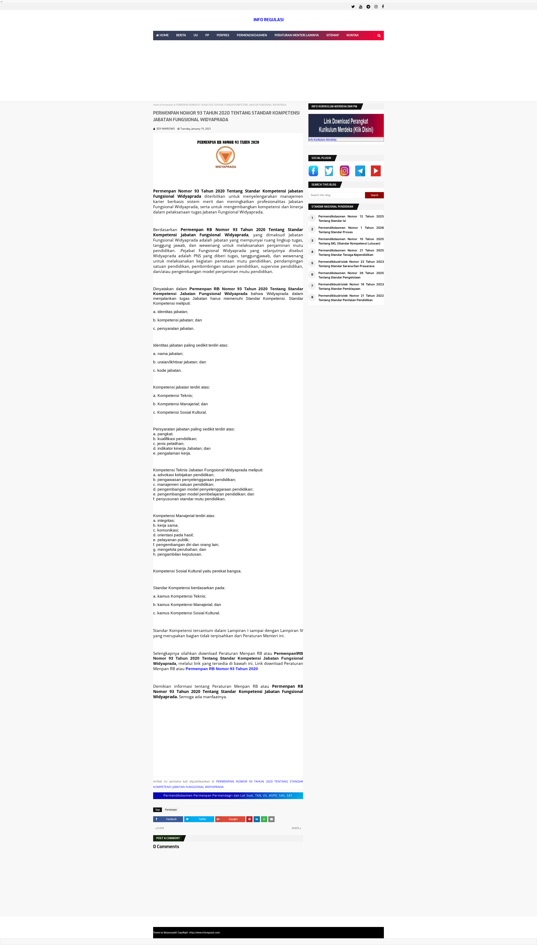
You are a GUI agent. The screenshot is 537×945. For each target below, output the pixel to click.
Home (156, 104)
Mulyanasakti (170, 932)
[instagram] (376, 6)
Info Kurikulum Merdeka (322, 139)
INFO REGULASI (269, 20)
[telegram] (368, 6)
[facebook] (382, 6)
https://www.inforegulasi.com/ (204, 932)
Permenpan (167, 104)
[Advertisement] (268, 72)
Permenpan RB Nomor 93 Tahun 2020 (222, 669)
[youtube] (360, 6)
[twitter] (353, 6)
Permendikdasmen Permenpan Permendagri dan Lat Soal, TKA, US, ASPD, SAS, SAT (228, 796)
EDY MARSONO (166, 128)
